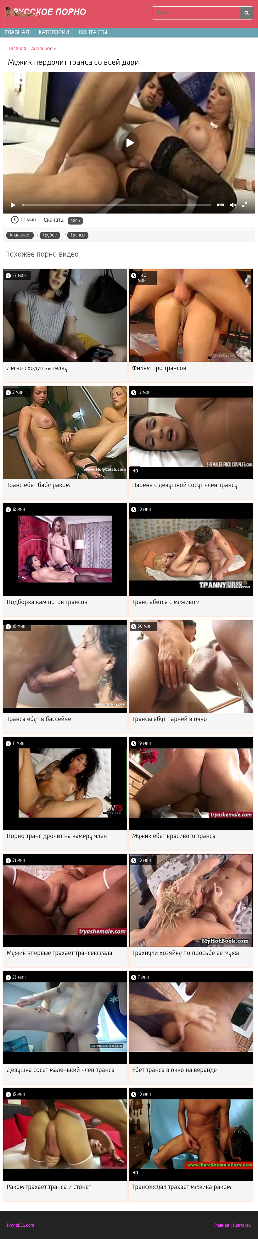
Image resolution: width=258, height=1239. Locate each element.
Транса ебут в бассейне (39, 719)
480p (75, 221)
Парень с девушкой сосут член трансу (185, 485)
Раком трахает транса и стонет (49, 1187)
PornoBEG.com (20, 1225)
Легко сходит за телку (37, 368)
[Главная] (47, 13)
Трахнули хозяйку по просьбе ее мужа (185, 953)
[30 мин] (191, 712)
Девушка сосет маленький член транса (61, 1070)
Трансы (77, 235)
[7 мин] (191, 1063)
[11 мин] (65, 829)
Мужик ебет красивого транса (174, 836)
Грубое (50, 235)
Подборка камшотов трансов (47, 602)
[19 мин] (191, 829)
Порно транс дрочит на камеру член (57, 836)
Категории (54, 32)
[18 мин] (191, 946)
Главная (17, 32)
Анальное (20, 235)
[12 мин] (65, 595)
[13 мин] (65, 1180)
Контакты (93, 32)
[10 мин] (191, 595)
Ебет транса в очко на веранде (174, 1070)
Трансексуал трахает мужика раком (181, 1187)
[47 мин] (65, 361)
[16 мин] (65, 712)
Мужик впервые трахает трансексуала (59, 953)
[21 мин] (65, 946)
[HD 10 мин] (191, 1180)
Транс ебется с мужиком (165, 602)
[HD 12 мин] (191, 478)
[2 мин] (65, 478)
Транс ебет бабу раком (38, 485)
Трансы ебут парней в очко (169, 719)
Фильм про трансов (159, 368)
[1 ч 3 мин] (191, 361)
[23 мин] (65, 1063)
